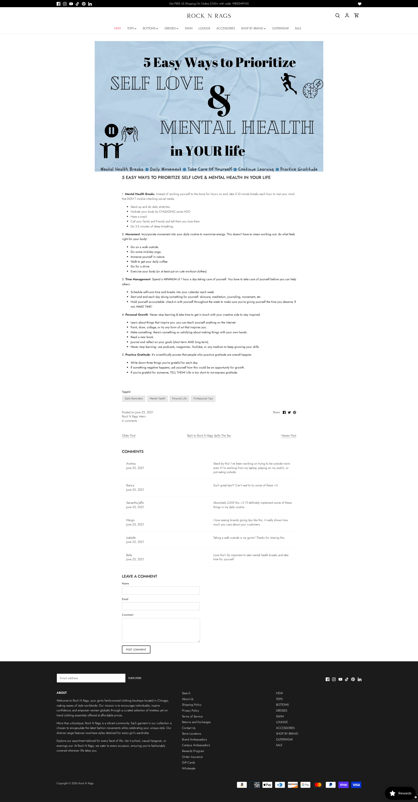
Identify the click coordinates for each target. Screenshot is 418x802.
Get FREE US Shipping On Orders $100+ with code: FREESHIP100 (209, 4)
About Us (188, 699)
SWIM (280, 716)
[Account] (347, 15)
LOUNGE (282, 722)
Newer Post (288, 436)
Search (186, 693)
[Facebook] (58, 4)
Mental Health (157, 398)
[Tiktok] (77, 4)
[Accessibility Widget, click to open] (415, 797)
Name (125, 583)
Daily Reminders (134, 398)
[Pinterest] (84, 4)
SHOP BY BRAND (287, 733)
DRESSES (281, 710)
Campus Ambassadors (196, 745)
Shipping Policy (191, 704)
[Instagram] (65, 4)
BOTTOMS (282, 704)
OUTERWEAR (284, 739)
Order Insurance (192, 757)
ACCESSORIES (285, 728)
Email (125, 599)
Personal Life (179, 398)
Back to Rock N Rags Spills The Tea (209, 436)
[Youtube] (71, 4)
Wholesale (188, 768)
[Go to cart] (356, 15)
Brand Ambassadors (194, 739)
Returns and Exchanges (196, 722)
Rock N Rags (86, 783)
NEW (279, 693)
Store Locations (191, 733)
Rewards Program (193, 751)
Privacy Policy (190, 710)
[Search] (337, 15)
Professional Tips (203, 398)
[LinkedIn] (90, 4)
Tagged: (126, 391)
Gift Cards (188, 762)
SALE (279, 745)
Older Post (128, 436)
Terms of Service (192, 716)
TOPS (279, 699)
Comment (127, 615)
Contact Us (189, 728)
